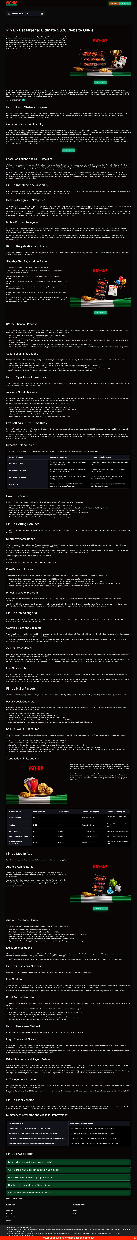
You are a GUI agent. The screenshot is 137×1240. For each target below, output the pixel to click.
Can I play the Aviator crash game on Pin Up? (29, 1192)
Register (114, 3)
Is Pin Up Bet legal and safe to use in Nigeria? (30, 1162)
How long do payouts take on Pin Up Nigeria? (30, 1185)
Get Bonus (125, 3)
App (74, 1213)
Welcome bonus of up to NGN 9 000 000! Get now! (68, 1238)
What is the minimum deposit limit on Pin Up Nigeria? (33, 1170)
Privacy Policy (10, 1213)
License (8, 1220)
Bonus (75, 1210)
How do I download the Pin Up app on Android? (31, 1177)
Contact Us (9, 1210)
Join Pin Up (100, 82)
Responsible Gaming (12, 1217)
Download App (100, 908)
